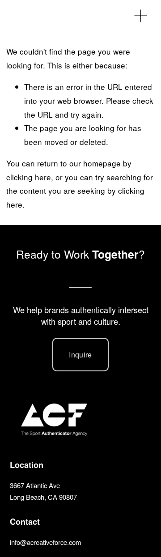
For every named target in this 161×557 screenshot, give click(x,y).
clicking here (28, 177)
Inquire (80, 354)
